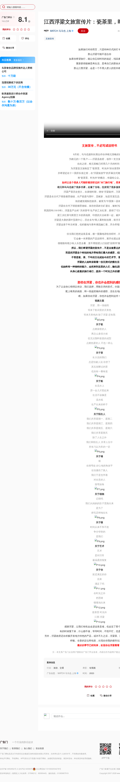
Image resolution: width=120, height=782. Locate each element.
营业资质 (40, 748)
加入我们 (28, 748)
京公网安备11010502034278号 (48, 769)
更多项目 (18, 59)
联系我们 (16, 748)
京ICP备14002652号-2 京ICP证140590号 (16, 769)
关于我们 (4, 748)
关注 (83, 30)
